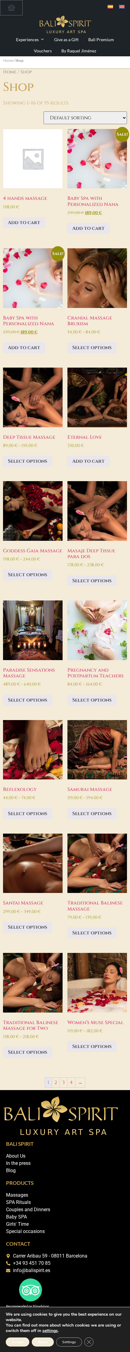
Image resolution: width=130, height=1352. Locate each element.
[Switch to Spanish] (110, 6)
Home (8, 60)
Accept (17, 1342)
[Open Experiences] (42, 39)
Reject (43, 1342)
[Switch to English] (122, 6)
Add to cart (24, 222)
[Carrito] (11, 7)
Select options (92, 347)
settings (50, 1331)
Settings (69, 1342)
